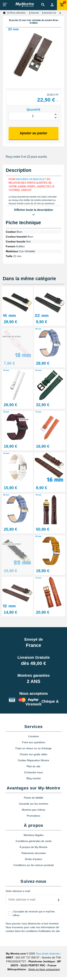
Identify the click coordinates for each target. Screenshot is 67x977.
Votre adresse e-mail (18, 891)
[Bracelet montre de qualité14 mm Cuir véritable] (49, 592)
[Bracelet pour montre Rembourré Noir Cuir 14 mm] (17, 301)
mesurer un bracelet (31, 179)
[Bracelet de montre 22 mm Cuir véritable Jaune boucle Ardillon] (49, 550)
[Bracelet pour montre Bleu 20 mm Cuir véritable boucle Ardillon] (17, 509)
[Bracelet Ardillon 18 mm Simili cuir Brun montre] (17, 426)
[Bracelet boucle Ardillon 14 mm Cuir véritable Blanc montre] (17, 467)
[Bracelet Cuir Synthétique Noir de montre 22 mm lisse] (49, 301)
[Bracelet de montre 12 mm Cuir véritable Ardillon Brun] (49, 426)
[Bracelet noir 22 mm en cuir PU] (17, 550)
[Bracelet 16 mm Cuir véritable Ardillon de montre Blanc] (17, 384)
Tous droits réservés (48, 953)
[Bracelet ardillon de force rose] (17, 343)
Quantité (34, 109)
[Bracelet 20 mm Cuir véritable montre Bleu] (49, 343)
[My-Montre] (24, 4)
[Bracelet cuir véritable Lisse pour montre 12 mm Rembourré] (17, 592)
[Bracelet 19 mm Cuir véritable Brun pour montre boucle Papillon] (49, 509)
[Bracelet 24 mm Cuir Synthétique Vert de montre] (49, 384)
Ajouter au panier (33, 133)
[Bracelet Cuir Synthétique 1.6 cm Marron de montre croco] (49, 467)
